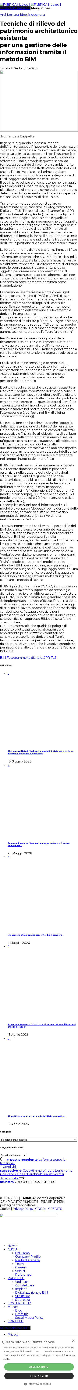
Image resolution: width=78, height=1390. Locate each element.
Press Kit (21, 1314)
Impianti (21, 1289)
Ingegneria (36, 14)
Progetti (16, 1278)
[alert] (39, 1363)
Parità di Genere (27, 1260)
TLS (53, 657)
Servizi (20, 1271)
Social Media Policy (29, 1317)
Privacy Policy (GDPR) (29, 1209)
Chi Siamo (22, 1253)
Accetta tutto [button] (38, 1366)
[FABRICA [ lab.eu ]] (30, 4)
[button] (39, 1384)
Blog (18, 1310)
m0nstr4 (7, 1182)
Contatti (15, 1321)
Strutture (22, 1296)
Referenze (23, 1274)
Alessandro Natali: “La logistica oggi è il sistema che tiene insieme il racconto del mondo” (40, 752)
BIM (3, 657)
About (13, 1249)
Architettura (9, 14)
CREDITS (55, 1209)
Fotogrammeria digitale (24, 657)
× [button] (73, 1341)
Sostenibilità (19, 1303)
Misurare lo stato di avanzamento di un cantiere (35, 935)
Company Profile (28, 1256)
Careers (21, 1267)
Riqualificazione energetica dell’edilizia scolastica (36, 1116)
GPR (46, 657)
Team (19, 1264)
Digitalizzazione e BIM (31, 1292)
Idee (23, 14)
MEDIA (13, 1307)
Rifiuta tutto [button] (39, 1376)
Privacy (13, 1334)
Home (13, 1246)
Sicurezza (22, 1300)
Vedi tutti (22, 1282)
